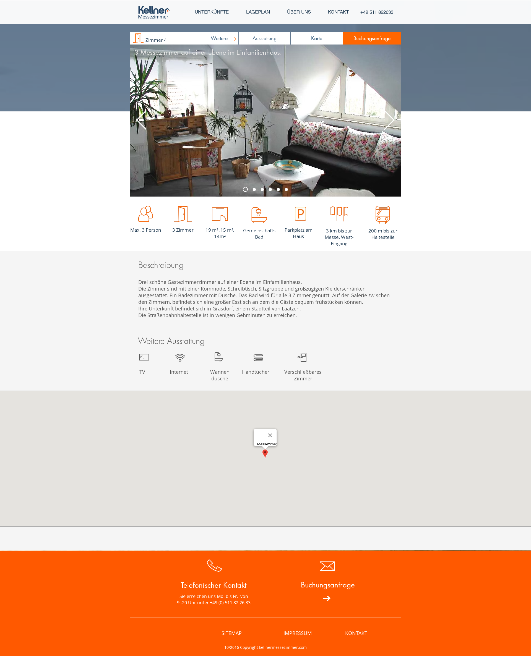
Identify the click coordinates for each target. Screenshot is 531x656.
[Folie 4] (278, 189)
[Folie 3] (254, 189)
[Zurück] (141, 120)
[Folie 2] (245, 189)
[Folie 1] (286, 189)
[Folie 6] (262, 189)
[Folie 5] (270, 189)
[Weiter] (389, 120)
